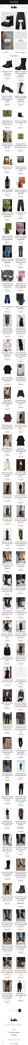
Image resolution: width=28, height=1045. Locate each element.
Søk (14, 1030)
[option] (14, 2)
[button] (20, 828)
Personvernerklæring (14, 1032)
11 (16, 1010)
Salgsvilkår (14, 1035)
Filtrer (7, 52)
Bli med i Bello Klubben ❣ (14, 1024)
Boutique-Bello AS (14, 1039)
